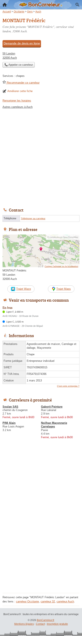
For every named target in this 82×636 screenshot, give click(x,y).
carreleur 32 (48, 601)
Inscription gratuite (57, 623)
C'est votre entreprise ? (68, 386)
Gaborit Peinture (51, 406)
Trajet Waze (23, 288)
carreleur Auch (65, 601)
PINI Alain (9, 422)
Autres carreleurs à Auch (18, 106)
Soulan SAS (10, 406)
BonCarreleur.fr (45, 620)
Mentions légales (24, 623)
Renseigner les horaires (17, 100)
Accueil (4, 4)
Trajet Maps (63, 288)
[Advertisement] (41, 157)
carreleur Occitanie (27, 601)
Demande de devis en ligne (22, 43)
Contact (40, 623)
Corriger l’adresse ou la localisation (61, 266)
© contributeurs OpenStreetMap (62, 237)
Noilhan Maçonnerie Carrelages (54, 424)
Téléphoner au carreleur (33, 218)
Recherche (77, 4)
